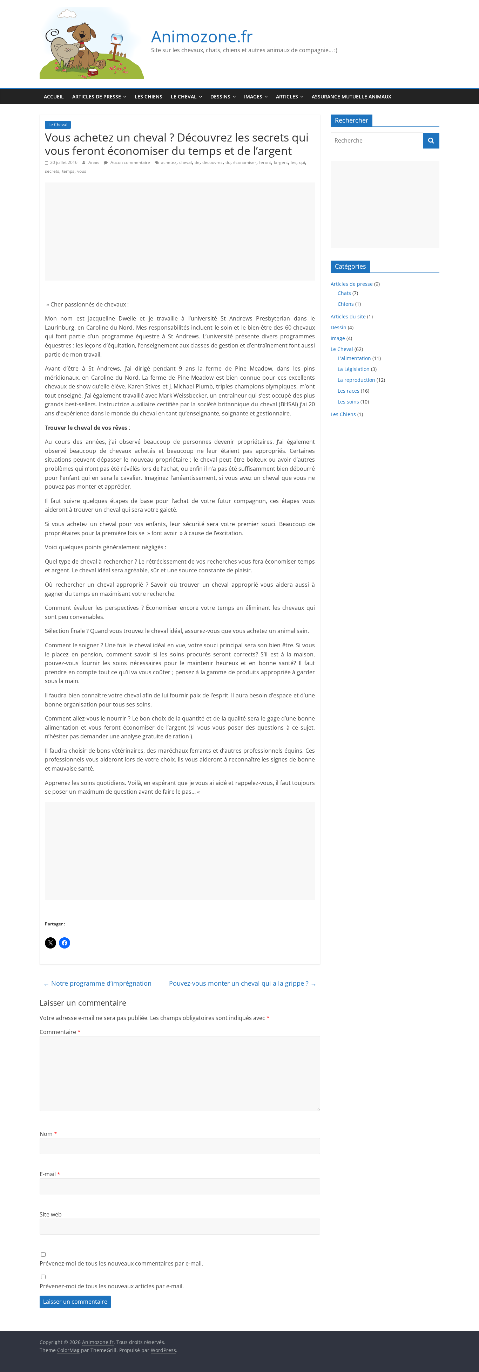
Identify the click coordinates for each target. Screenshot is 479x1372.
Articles (287, 96)
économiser (244, 162)
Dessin (338, 327)
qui (302, 162)
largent (281, 162)
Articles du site (348, 316)
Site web (51, 1214)
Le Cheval (184, 96)
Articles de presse (96, 96)
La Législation (354, 369)
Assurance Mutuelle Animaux (351, 96)
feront (265, 162)
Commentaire (60, 1032)
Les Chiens (148, 96)
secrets (52, 171)
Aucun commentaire (129, 162)
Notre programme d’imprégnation (97, 983)
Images (253, 96)
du (227, 162)
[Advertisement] (180, 231)
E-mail (50, 1174)
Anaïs (94, 162)
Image (338, 338)
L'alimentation (354, 358)
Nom (48, 1134)
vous (81, 171)
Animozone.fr (202, 36)
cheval (185, 162)
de (197, 162)
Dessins (220, 96)
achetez (168, 162)
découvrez (212, 162)
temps (68, 171)
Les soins (348, 401)
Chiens (346, 304)
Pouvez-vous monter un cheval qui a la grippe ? (243, 983)
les (293, 162)
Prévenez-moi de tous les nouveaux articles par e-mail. (112, 1286)
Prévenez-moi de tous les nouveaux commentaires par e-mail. (121, 1263)
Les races (348, 390)
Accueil (54, 96)
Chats (344, 293)
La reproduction (356, 380)
